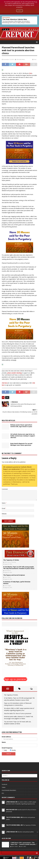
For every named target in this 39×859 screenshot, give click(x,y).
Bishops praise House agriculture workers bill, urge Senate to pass (21, 425)
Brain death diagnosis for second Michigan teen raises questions (21, 444)
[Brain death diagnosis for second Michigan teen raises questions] (5, 445)
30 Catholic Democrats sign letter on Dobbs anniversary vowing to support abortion (22, 435)
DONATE (19, 10)
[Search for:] (19, 775)
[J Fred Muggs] (3, 803)
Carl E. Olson (8, 577)
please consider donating (14, 373)
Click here (4, 383)
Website (4, 514)
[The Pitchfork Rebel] (3, 818)
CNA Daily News (20, 59)
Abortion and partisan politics (26, 832)
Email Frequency (7, 748)
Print (35, 59)
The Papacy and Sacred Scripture (14, 575)
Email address (6, 737)
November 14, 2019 (8, 59)
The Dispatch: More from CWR (19, 553)
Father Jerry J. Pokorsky (10, 562)
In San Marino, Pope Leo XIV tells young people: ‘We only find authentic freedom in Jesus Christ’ (18, 567)
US (7, 397)
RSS (3, 793)
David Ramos (8, 570)
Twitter (4, 787)
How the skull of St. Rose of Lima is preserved (17, 713)
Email (3, 508)
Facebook (4, 784)
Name (4, 503)
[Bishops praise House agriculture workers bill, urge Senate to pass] (5, 427)
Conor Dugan (8, 585)
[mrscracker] (3, 810)
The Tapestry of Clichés (11, 560)
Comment (5, 489)
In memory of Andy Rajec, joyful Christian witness (16, 582)
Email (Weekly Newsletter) (9, 790)
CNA (30, 73)
